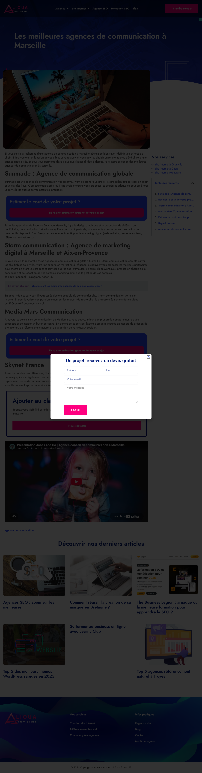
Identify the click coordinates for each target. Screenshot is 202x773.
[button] (148, 357)
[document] (101, 386)
